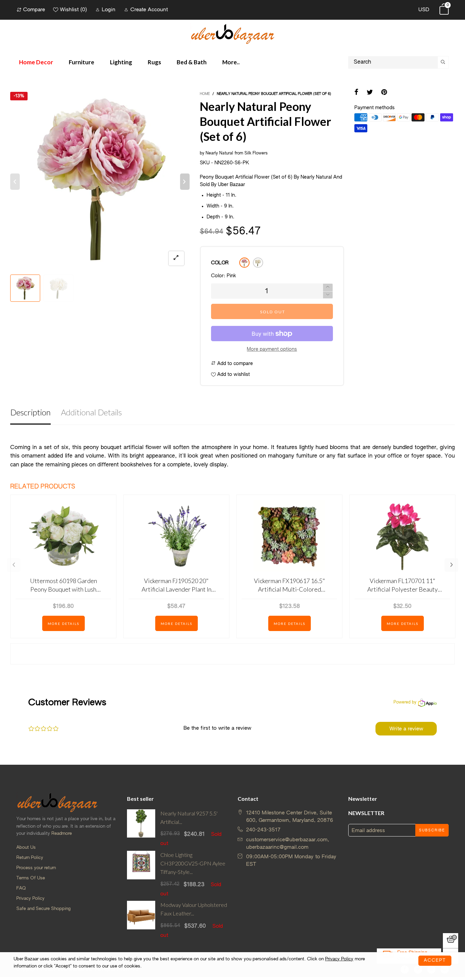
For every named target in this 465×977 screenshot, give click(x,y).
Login (108, 9)
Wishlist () (73, 9)
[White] (258, 263)
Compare (34, 9)
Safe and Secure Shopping (43, 909)
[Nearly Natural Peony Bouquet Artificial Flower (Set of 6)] (100, 181)
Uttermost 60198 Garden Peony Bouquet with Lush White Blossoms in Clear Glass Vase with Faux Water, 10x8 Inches (63, 585)
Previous (13, 565)
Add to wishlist (233, 374)
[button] (15, 181)
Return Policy (29, 858)
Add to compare (234, 363)
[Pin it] (384, 92)
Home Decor (36, 62)
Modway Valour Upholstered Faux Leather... (193, 908)
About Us (26, 847)
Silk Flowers (256, 153)
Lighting (121, 62)
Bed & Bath (192, 62)
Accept (435, 960)
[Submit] (443, 62)
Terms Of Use (30, 878)
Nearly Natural (219, 153)
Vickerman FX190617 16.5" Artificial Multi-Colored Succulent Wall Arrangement (289, 585)
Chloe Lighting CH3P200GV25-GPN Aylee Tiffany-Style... (192, 863)
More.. (231, 62)
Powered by (405, 702)
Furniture (81, 62)
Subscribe (432, 830)
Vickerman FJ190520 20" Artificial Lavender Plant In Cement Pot (176, 585)
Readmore (61, 833)
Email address (368, 830)
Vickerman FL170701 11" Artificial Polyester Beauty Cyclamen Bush (402, 585)
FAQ (21, 888)
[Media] (176, 258)
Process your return (36, 868)
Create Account (149, 9)
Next (451, 565)
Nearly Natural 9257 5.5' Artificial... (189, 817)
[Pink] (244, 263)
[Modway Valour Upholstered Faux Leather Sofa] (141, 920)
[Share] (356, 92)
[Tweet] (370, 92)
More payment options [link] (272, 349)
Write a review (406, 728)
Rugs (154, 62)
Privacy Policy (30, 898)
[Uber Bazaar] (232, 33)
